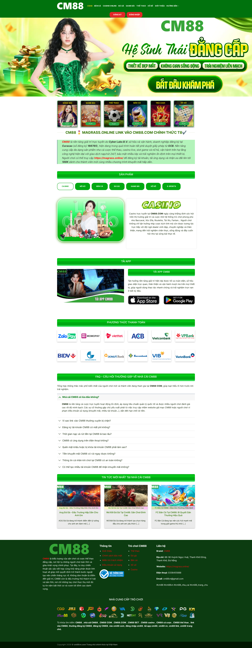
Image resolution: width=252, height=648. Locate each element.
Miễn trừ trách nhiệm (112, 560)
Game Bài (130, 6)
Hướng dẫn (171, 6)
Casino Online (110, 6)
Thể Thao (141, 6)
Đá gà (134, 555)
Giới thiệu (107, 551)
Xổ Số (150, 6)
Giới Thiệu (160, 6)
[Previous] (57, 508)
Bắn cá (134, 560)
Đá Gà (121, 6)
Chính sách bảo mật (112, 555)
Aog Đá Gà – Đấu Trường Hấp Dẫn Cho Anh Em (78, 514)
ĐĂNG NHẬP (134, 15)
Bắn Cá (97, 6)
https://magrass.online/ (177, 566)
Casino (134, 569)
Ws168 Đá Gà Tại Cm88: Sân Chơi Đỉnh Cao (126, 514)
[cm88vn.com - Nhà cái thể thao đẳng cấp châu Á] (70, 5)
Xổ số (133, 565)
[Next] (195, 508)
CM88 (89, 6)
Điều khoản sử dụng (112, 565)
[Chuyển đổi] (59, 397)
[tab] (65, 186)
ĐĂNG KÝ (117, 15)
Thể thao (135, 551)
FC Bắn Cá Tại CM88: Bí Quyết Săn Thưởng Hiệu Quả (173, 514)
